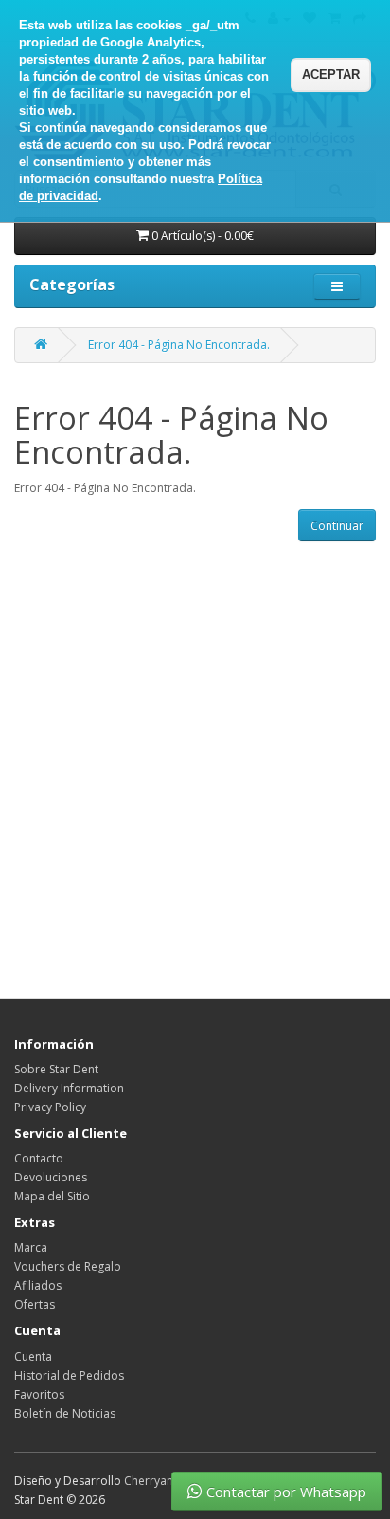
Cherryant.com (164, 1481)
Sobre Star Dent (56, 1069)
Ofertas (34, 1304)
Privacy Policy (50, 1107)
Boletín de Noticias (64, 1413)
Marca (30, 1247)
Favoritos (39, 1394)
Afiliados (38, 1285)
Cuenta (33, 1356)
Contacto (38, 1158)
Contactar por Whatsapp (286, 1491)
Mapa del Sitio (52, 1196)
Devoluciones (50, 1177)
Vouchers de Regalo (67, 1266)
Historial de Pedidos (69, 1375)
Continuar (336, 526)
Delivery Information (69, 1088)
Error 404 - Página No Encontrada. (179, 345)
